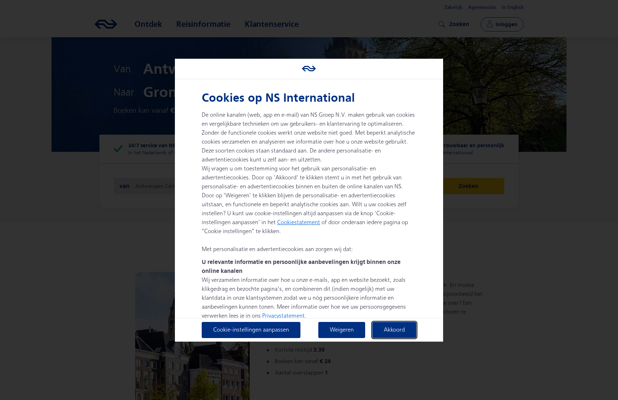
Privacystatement (283, 316)
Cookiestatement (298, 222)
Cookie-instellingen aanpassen (251, 330)
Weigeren (342, 330)
